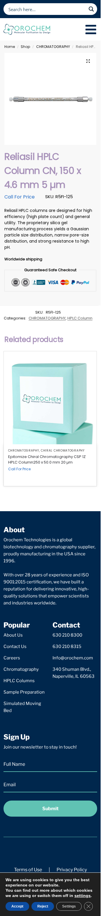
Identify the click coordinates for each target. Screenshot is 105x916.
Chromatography (21, 669)
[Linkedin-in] (50, 851)
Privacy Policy (72, 869)
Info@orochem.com (72, 658)
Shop (25, 46)
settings (82, 895)
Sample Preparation (24, 692)
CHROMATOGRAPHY (53, 46)
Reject (42, 906)
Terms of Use (28, 869)
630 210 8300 (67, 635)
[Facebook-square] (34, 851)
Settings (69, 906)
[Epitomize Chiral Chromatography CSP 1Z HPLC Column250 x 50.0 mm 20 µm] (50, 397)
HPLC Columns (19, 680)
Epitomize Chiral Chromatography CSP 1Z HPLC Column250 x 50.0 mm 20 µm (47, 459)
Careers (12, 658)
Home (9, 46)
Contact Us (15, 646)
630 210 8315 (66, 646)
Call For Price (19, 196)
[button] (88, 61)
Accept (17, 906)
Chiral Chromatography (63, 450)
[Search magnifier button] (91, 9)
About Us (13, 635)
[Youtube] (67, 851)
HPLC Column (79, 318)
